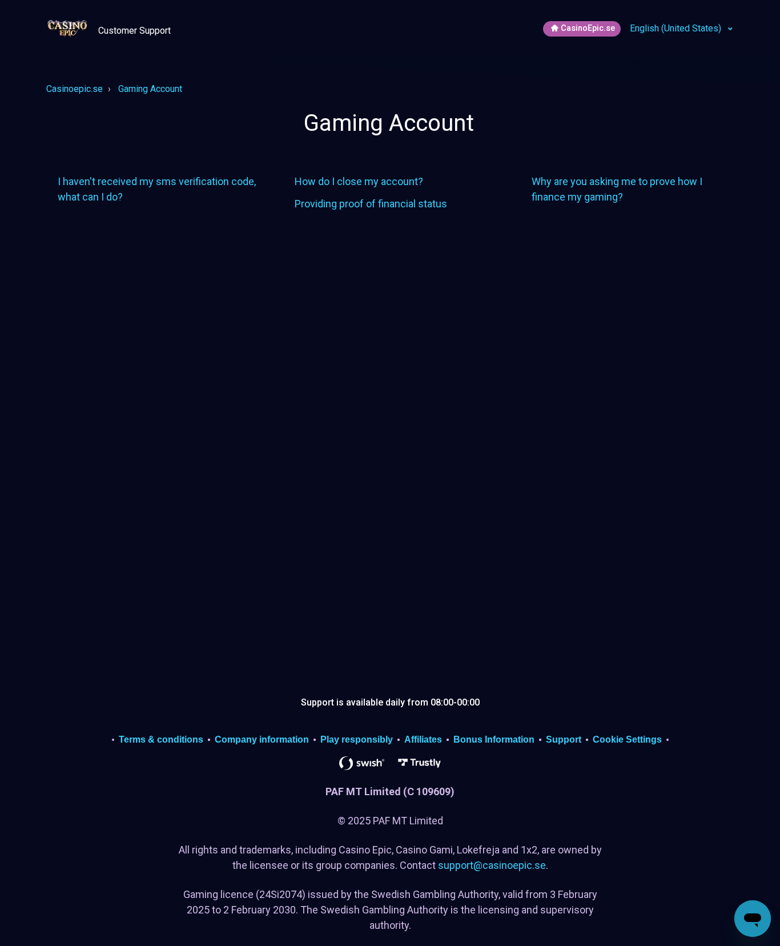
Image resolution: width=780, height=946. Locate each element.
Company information (262, 739)
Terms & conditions (161, 739)
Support (563, 739)
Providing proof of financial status (371, 204)
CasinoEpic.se (588, 28)
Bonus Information (493, 739)
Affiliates (423, 739)
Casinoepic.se (74, 88)
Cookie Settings (627, 739)
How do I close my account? (359, 181)
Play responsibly (356, 739)
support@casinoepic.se (492, 865)
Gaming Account (150, 88)
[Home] (68, 27)
